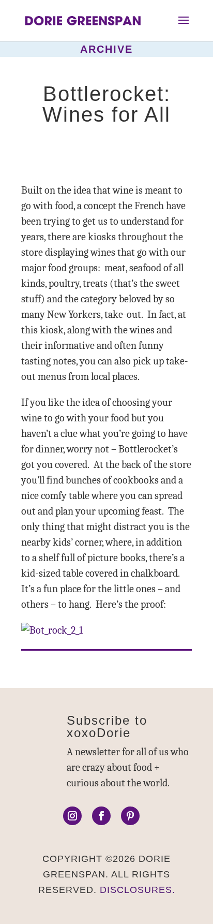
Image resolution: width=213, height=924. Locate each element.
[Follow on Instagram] (72, 815)
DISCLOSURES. (137, 890)
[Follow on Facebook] (101, 815)
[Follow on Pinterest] (130, 815)
